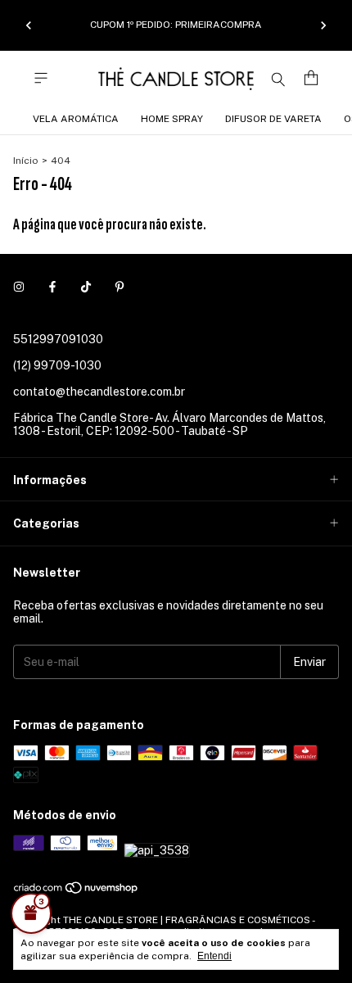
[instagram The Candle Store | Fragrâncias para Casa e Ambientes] (19, 286)
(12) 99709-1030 (57, 365)
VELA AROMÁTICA (76, 119)
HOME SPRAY (172, 119)
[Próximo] (323, 25)
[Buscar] (278, 78)
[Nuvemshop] (76, 891)
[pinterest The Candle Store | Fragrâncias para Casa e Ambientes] (119, 286)
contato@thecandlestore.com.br (99, 391)
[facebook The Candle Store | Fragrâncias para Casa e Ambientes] (52, 286)
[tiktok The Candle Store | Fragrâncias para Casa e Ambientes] (86, 286)
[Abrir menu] (41, 78)
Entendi (214, 956)
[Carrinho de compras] (311, 78)
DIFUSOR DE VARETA (273, 119)
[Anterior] (28, 25)
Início (25, 160)
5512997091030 (58, 339)
